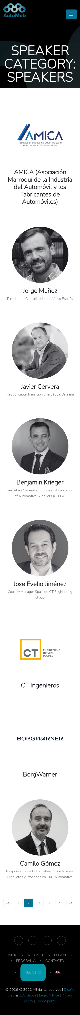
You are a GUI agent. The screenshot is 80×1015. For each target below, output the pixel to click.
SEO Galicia (27, 995)
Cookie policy (46, 1001)
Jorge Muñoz (40, 291)
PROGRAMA (26, 960)
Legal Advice (49, 995)
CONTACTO (54, 960)
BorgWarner (40, 774)
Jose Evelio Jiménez (40, 584)
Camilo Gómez (40, 863)
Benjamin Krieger (40, 482)
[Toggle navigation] (71, 14)
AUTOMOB (35, 955)
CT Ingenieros (40, 685)
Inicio (31, 91)
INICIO (13, 955)
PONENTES (63, 955)
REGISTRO (33, 972)
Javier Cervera (40, 386)
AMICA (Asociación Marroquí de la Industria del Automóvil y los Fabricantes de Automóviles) (40, 187)
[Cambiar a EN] (58, 972)
